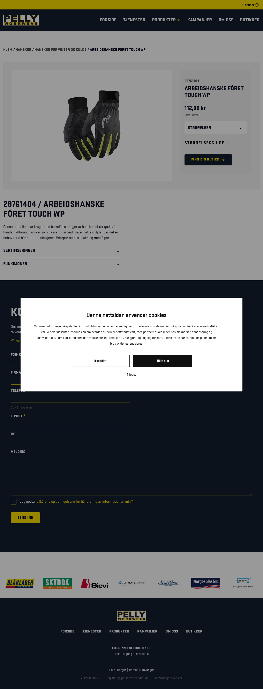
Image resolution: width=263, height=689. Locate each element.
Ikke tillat (100, 361)
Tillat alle (163, 361)
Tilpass (131, 375)
